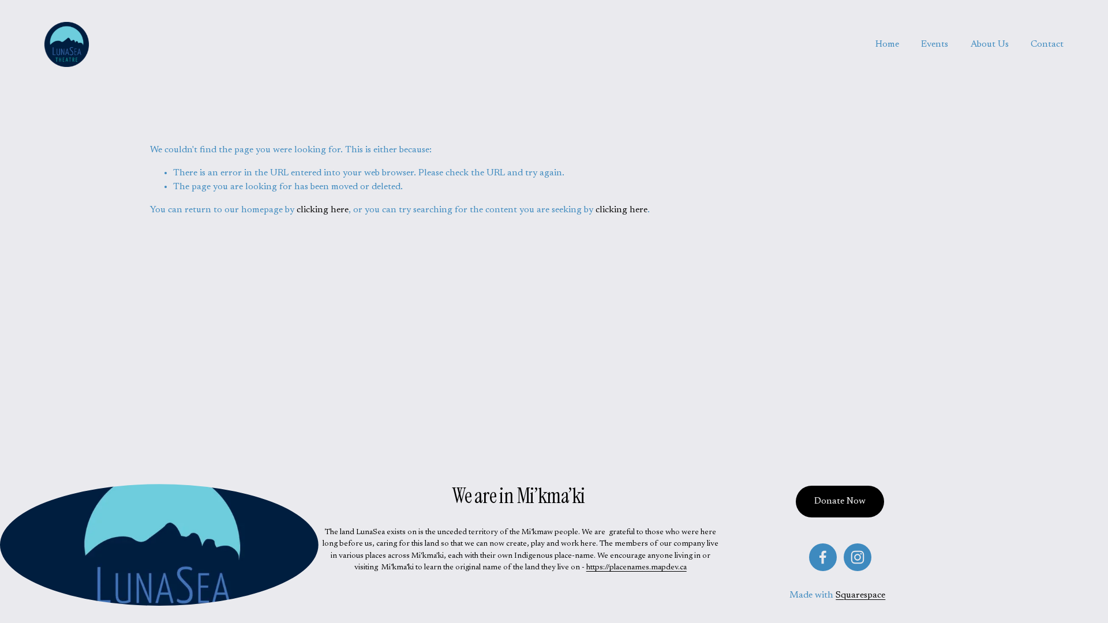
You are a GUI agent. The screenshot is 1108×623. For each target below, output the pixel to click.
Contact (1047, 44)
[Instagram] (857, 557)
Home (887, 44)
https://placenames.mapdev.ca (636, 568)
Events (934, 44)
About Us (990, 44)
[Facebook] (823, 557)
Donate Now (840, 501)
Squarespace (860, 595)
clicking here (323, 210)
